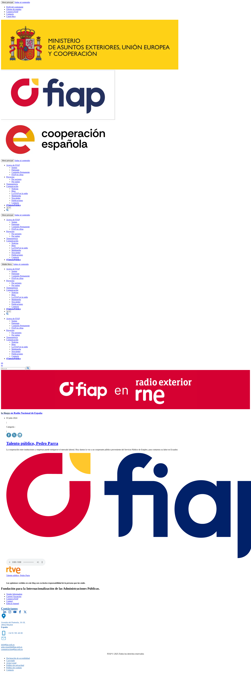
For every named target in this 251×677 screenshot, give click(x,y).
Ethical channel (12, 603)
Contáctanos (9, 608)
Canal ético (11, 16)
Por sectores (16, 179)
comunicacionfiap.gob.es (12, 649)
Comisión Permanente (21, 172)
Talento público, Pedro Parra (32, 443)
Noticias (15, 189)
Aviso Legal (11, 663)
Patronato (15, 170)
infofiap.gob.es (8, 645)
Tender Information (14, 594)
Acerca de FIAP (13, 165)
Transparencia (12, 184)
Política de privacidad (15, 665)
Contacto (10, 14)
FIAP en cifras (17, 174)
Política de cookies (14, 668)
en (2, 363)
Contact (9, 601)
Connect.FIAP (12, 12)
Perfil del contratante (14, 7)
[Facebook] (20, 612)
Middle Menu (7, 264)
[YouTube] (14, 612)
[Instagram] (9, 612)
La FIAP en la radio (20, 193)
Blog (14, 191)
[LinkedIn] (4, 612)
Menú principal (7, 2)
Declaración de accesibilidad (18, 658)
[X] (25, 612)
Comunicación (12, 186)
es (2, 365)
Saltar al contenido (22, 2)
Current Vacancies (13, 596)
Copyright (10, 660)
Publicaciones (17, 200)
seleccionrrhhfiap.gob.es (11, 647)
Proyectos (10, 177)
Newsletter (16, 198)
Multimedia (16, 196)
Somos (14, 167)
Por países (16, 182)
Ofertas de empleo (13, 9)
